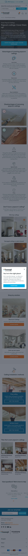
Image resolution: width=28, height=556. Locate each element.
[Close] (24, 269)
